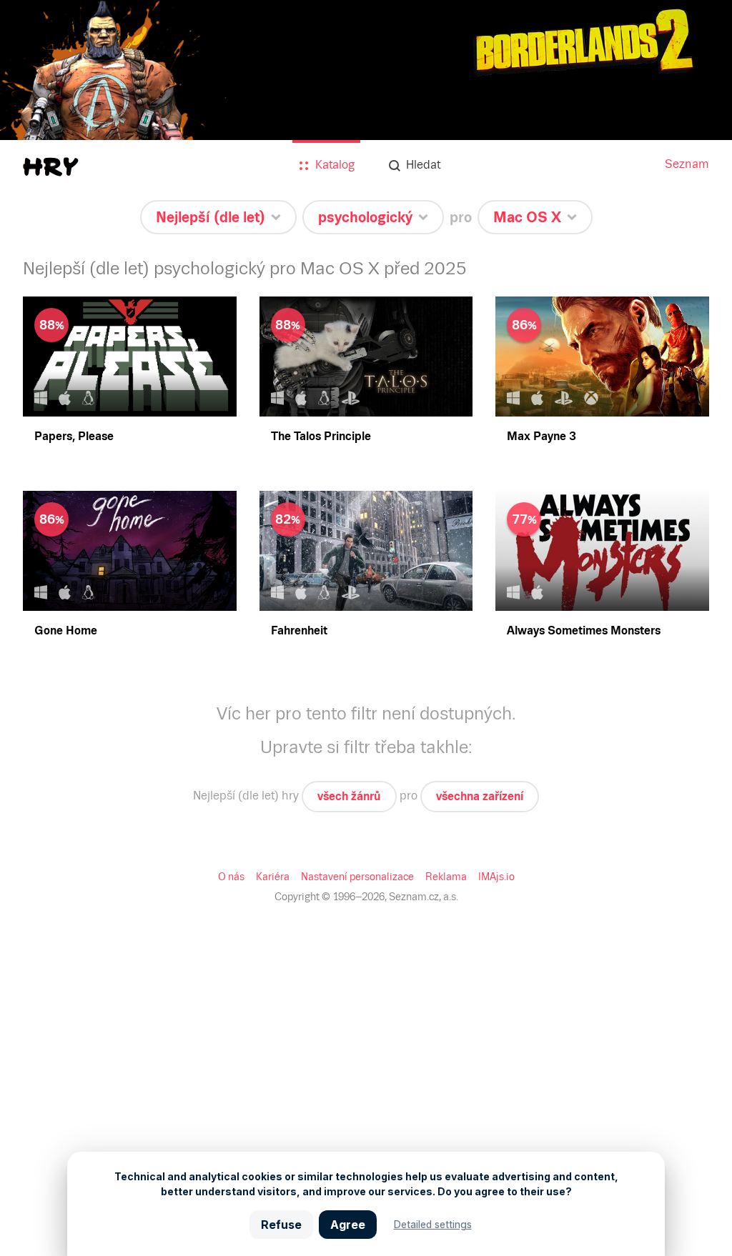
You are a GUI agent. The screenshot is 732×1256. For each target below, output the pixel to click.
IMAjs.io (496, 876)
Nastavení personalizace (357, 876)
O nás (231, 876)
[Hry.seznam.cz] (51, 166)
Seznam (687, 164)
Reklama (446, 876)
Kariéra (273, 876)
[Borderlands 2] (366, 115)
